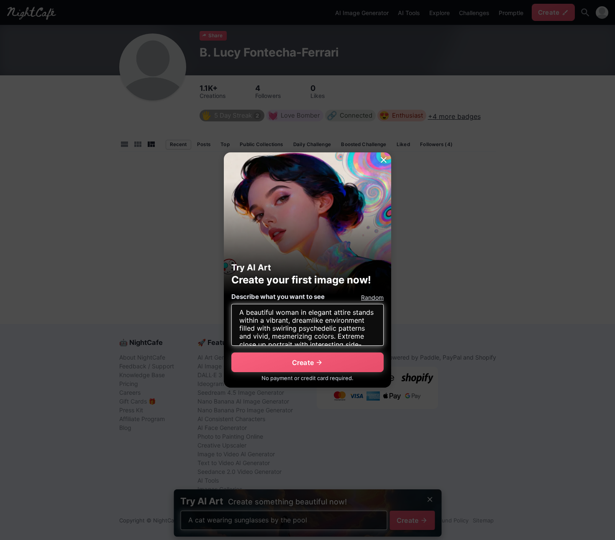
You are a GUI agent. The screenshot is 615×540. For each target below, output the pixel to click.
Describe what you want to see (278, 297)
